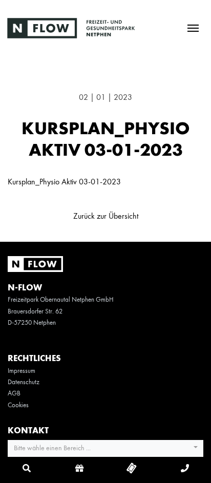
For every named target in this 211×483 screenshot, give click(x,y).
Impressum (21, 371)
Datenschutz (23, 382)
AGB (14, 393)
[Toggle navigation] (193, 27)
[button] (105, 448)
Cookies (18, 405)
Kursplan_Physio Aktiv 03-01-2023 (64, 182)
